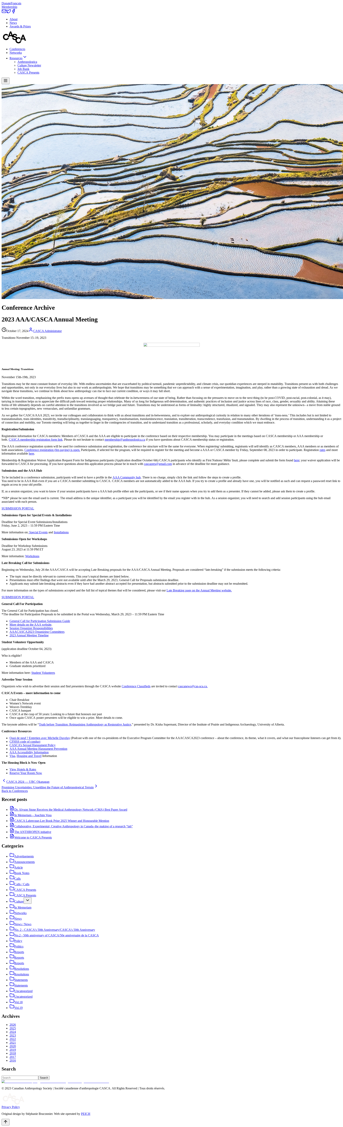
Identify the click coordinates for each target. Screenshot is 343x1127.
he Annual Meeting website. (214, 590)
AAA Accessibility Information (29, 752)
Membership (9, 7)
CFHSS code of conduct (25, 741)
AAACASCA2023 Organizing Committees (37, 631)
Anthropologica (27, 61)
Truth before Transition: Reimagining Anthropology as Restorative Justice (85, 724)
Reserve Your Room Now (26, 773)
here (31, 453)
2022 (13, 1039)
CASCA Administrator (47, 331)
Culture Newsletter (29, 65)
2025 (13, 1028)
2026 (13, 1024)
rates (322, 450)
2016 (13, 1060)
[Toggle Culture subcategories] (28, 900)
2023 (13, 1035)
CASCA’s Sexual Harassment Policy (33, 745)
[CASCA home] (14, 42)
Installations (61, 532)
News (13, 22)
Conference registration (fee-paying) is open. (52, 450)
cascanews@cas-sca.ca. (193, 686)
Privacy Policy (11, 1107)
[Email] (4, 12)
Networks (16, 52)
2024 (13, 1031)
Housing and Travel (29, 756)
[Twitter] (8, 12)
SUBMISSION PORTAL (18, 508)
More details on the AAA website (30, 624)
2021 (13, 1042)
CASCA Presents (28, 72)
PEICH (85, 1113)
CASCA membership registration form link (36, 439)
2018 (13, 1053)
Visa (12, 756)
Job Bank (23, 69)
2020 (13, 1046)
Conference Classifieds (136, 686)
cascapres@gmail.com (158, 464)
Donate (6, 3)
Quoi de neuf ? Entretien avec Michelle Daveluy (40, 738)
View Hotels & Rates (23, 769)
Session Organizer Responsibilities (31, 628)
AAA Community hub (127, 477)
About (13, 19)
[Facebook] (13, 12)
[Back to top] (6, 1122)
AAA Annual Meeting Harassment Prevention (38, 748)
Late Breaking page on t (182, 590)
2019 (13, 1049)
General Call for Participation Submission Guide (40, 621)
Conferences (17, 49)
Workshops (32, 556)
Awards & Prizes (20, 26)
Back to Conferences (15, 791)
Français (16, 3)
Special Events (38, 532)
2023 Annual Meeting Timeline (29, 635)
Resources (16, 58)
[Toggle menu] (6, 81)
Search (44, 1077)
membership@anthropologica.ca (125, 439)
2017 (13, 1057)
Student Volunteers (43, 672)
